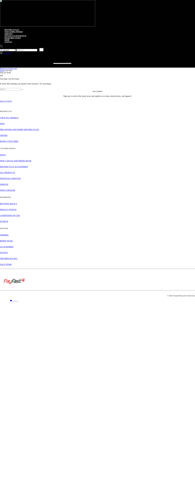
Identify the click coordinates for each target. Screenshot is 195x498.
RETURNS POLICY (8, 204)
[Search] (22, 89)
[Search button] (41, 49)
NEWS (3, 155)
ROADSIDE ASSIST (13, 38)
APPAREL (4, 235)
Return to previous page (8, 69)
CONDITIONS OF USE (10, 215)
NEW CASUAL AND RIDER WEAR (15, 161)
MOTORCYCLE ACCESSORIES (14, 167)
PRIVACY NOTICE (8, 210)
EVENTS (8, 42)
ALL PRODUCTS (7, 172)
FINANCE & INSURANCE (15, 36)
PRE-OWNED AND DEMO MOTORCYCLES (19, 129)
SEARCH (4, 221)
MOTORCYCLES (12, 30)
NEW (2, 124)
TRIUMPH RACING (8, 258)
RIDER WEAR (6, 241)
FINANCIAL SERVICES (10, 178)
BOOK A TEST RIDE (9, 141)
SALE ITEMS (6, 264)
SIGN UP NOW (6, 101)
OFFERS (3, 135)
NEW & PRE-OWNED (14, 32)
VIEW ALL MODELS (9, 118)
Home (2, 71)
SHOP (7, 40)
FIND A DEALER (7, 190)
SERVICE (9, 34)
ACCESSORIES (7, 247)
